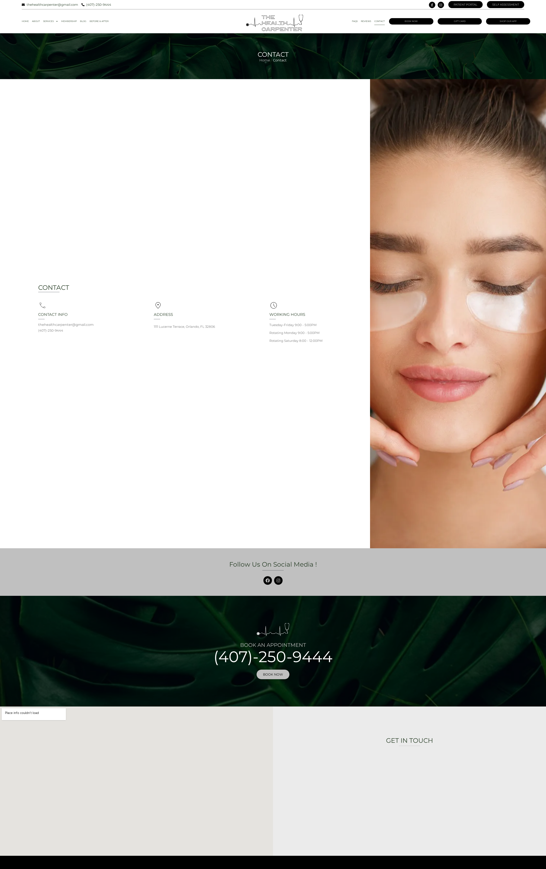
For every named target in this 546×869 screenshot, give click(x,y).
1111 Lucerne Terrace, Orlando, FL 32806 (184, 327)
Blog (83, 21)
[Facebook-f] (432, 5)
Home (25, 21)
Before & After (99, 21)
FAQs (355, 21)
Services (48, 21)
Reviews (366, 21)
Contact (379, 21)
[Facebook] (267, 580)
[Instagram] (441, 5)
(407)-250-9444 (273, 656)
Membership (69, 21)
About (36, 21)
